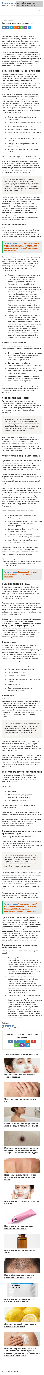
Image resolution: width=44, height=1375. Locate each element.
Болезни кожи (9, 3)
